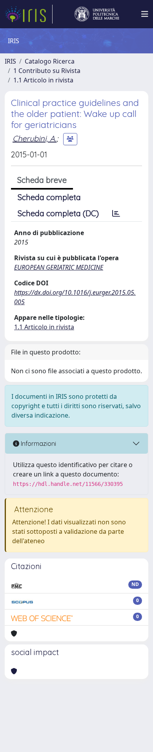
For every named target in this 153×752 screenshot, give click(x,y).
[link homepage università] (97, 14)
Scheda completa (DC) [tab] (58, 213)
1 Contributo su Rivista (46, 70)
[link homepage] (29, 14)
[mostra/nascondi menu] (144, 14)
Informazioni (37, 443)
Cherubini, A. (34, 138)
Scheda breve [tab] (42, 180)
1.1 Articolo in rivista (43, 80)
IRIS (10, 61)
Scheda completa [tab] (49, 197)
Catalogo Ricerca (50, 61)
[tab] (116, 213)
